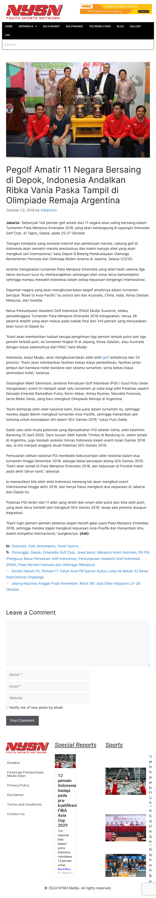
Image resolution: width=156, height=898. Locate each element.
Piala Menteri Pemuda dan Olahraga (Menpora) (56, 565)
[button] (27, 26)
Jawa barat (86, 552)
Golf (31, 546)
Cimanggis (20, 552)
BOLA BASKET (51, 26)
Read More (64, 869)
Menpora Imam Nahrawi (116, 552)
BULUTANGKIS (74, 26)
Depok (36, 552)
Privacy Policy (18, 785)
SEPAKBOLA (25, 26)
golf (106, 357)
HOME (8, 26)
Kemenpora (46, 546)
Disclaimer (15, 795)
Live (7, 35)
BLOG (120, 26)
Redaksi (13, 763)
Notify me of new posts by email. (37, 707)
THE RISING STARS (100, 26)
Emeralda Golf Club (59, 552)
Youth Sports (67, 546)
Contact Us (16, 814)
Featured (19, 546)
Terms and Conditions (24, 804)
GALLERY (135, 26)
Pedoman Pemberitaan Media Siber (25, 774)
